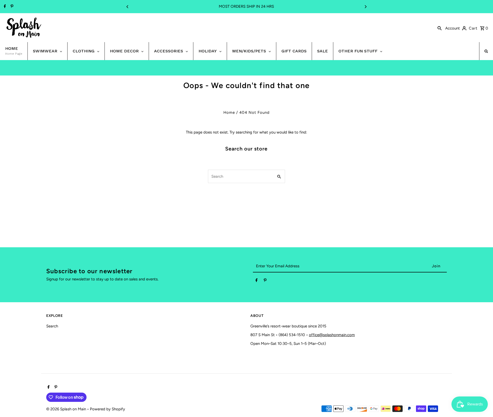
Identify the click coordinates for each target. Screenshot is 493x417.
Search (52, 326)
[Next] (365, 7)
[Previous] (127, 7)
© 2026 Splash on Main (66, 409)
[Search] (439, 27)
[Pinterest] (11, 7)
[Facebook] (4, 7)
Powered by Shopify (107, 409)
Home (229, 112)
